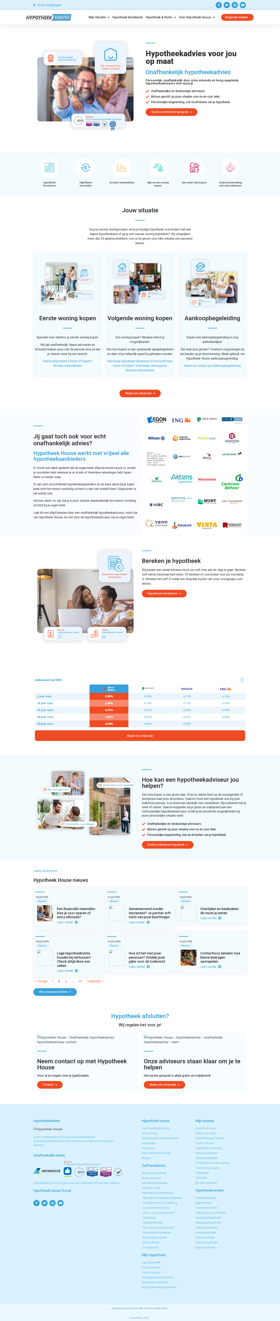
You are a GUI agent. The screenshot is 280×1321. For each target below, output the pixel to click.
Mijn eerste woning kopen (158, 184)
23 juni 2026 (114, 941)
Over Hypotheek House (195, 17)
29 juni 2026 (42, 941)
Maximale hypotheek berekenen (128, 361)
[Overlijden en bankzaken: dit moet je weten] (189, 913)
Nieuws (42, 901)
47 (80, 981)
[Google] (235, 5)
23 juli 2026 (42, 897)
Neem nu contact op (197, 366)
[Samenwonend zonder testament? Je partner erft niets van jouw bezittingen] (117, 913)
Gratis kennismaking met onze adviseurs (230, 184)
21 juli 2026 (114, 897)
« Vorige (41, 981)
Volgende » (95, 981)
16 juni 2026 (185, 941)
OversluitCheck (162, 361)
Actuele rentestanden (122, 182)
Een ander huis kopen (194, 182)
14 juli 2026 (185, 897)
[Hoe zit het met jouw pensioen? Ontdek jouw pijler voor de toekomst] (117, 958)
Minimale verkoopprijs (152, 366)
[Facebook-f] (219, 5)
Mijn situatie (97, 17)
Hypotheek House (120, 1308)
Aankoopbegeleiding (227, 366)
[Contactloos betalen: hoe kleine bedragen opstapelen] (189, 958)
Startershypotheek (55, 361)
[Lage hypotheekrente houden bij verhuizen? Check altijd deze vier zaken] (45, 958)
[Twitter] (227, 5)
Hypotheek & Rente (159, 17)
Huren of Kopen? (81, 361)
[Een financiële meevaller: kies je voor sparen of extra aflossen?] (45, 913)
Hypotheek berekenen (127, 17)
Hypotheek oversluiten (85, 184)
